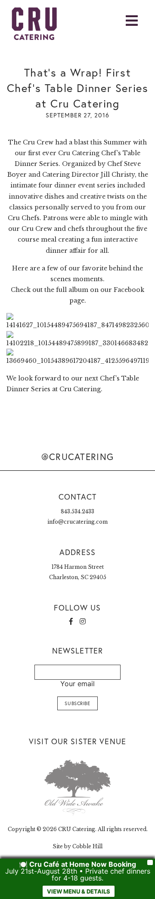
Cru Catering (78, 153)
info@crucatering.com (77, 522)
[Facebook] (71, 621)
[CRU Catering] (30, 24)
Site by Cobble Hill (77, 846)
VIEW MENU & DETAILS (78, 891)
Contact (77, 496)
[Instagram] (83, 621)
